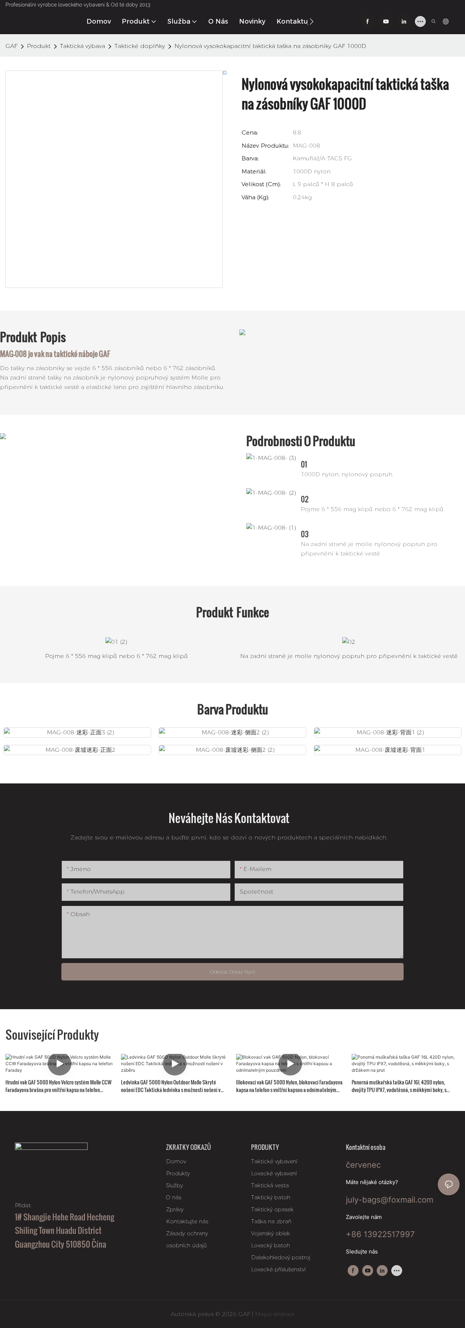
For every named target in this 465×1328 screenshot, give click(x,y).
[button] (312, 21)
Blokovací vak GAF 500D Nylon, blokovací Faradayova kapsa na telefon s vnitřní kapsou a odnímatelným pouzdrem (289, 1086)
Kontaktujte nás (187, 1221)
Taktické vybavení (274, 1161)
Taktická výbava (82, 46)
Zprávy (174, 1209)
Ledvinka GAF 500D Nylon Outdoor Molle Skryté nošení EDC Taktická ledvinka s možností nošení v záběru (171, 1086)
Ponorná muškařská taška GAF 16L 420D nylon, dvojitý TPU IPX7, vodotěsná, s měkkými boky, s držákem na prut (399, 1086)
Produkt (38, 46)
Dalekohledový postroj (280, 1257)
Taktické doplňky (139, 46)
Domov (176, 1161)
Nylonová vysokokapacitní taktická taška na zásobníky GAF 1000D (270, 46)
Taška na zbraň (271, 1221)
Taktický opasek (272, 1209)
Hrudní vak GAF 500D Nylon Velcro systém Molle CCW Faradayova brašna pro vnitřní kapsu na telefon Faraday (58, 1086)
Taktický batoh (270, 1197)
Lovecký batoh (270, 1245)
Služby (174, 1185)
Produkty (178, 1173)
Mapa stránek (273, 1314)
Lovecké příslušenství (278, 1269)
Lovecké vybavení (274, 1173)
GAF (11, 46)
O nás (173, 1197)
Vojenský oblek (270, 1233)
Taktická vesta (270, 1185)
